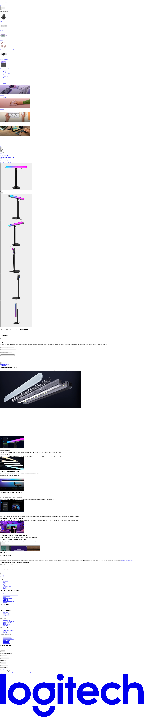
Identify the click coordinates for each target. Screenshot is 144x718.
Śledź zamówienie (6, 642)
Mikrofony (5, 602)
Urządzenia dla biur (6, 620)
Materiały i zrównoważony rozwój (6, 349)
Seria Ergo (4, 607)
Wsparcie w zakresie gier (7, 638)
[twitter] (2, 572)
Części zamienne (6, 641)
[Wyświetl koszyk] (1, 152)
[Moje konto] (1, 151)
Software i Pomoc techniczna (5, 355)
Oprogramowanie (3, 144)
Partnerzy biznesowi (6, 624)
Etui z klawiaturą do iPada (7, 598)
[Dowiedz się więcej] (1, 363)
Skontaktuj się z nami (6, 640)
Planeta (1, 146)
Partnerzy (4, 623)
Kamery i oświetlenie (4, 155)
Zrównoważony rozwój (7, 586)
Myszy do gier (5, 599)
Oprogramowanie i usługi (7, 622)
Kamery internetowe (6, 596)
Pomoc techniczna (3, 5)
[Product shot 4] (16, 260)
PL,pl (3, 6)
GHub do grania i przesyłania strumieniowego (11, 647)
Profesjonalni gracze (6, 613)
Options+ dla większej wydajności (9, 648)
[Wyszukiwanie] (1, 148)
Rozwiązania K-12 (6, 631)
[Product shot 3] (16, 233)
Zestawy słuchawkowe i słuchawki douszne (10, 595)
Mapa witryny (28, 672)
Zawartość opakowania (4, 352)
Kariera (4, 582)
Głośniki (4, 597)
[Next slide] (4, 543)
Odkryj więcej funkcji (4, 544)
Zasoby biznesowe (6, 625)
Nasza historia (5, 581)
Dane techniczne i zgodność (5, 347)
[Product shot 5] (16, 287)
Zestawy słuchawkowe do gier (8, 601)
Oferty (1, 145)
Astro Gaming (5, 612)
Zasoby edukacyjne (6, 632)
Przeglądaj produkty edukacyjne (8, 630)
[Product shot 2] (16, 207)
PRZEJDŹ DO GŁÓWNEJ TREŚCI (7, 0)
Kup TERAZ (8, 7)
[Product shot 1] (16, 176)
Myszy (4, 593)
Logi (1, 153)
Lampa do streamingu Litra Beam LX (7, 157)
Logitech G (5, 2)
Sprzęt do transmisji (6, 615)
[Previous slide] (1, 543)
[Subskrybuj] (12, 564)
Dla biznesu (5, 3)
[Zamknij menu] (1, 9)
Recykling (4, 587)
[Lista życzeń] (1, 149)
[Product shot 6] (16, 313)
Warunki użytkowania (4, 672)
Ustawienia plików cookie (21, 672)
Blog (3, 584)
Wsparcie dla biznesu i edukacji (8, 639)
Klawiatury (5, 594)
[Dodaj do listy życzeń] (1, 190)
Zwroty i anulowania (6, 643)
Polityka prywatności (12, 672)
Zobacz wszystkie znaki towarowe (127, 560)
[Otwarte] (3, 152)
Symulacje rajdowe (6, 614)
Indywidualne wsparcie (7, 637)
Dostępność (5, 588)
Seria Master (5, 606)
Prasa (4, 585)
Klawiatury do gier (6, 600)
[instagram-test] (1, 572)
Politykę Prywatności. (52, 565)
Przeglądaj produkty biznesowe (8, 621)
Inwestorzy (5, 583)
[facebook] (3, 572)
